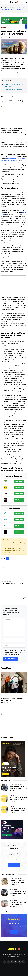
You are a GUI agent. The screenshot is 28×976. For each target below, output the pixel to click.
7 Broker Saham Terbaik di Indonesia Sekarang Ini (14, 85)
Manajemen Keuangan (16, 784)
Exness (12, 795)
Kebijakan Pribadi (14, 956)
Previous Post (8, 581)
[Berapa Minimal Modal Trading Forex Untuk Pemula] (4, 903)
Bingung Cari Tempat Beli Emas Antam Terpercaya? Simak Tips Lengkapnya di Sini (18, 882)
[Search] (26, 2)
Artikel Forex (14, 889)
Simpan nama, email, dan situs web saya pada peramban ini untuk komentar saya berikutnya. (15, 652)
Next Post (21, 594)
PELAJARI (14, 932)
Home (4, 954)
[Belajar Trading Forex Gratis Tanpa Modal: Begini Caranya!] (4, 892)
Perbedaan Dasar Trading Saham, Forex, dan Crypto (13, 90)
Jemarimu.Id (20, 973)
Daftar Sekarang (19, 481)
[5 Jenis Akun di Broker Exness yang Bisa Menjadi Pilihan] (4, 798)
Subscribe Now (14, 865)
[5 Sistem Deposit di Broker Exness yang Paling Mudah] (4, 809)
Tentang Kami (12, 954)
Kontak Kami (22, 954)
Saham (3, 571)
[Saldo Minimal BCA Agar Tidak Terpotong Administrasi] (4, 787)
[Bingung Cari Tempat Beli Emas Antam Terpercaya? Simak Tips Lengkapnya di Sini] (4, 881)
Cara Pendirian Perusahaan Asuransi (12, 583)
